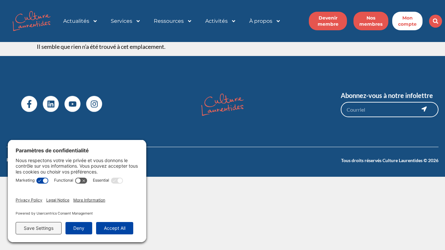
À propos (260, 21)
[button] (435, 21)
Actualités (76, 21)
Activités (216, 21)
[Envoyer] (424, 109)
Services (121, 21)
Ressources (169, 21)
